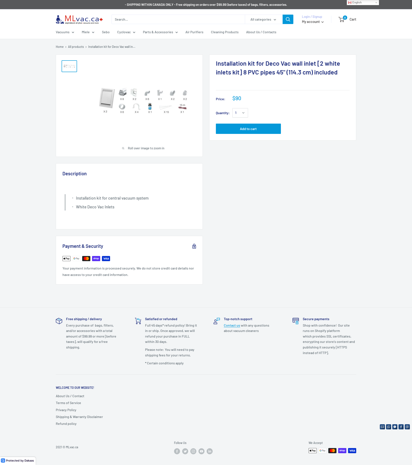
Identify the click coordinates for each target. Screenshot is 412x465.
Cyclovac (124, 32)
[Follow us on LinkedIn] (210, 451)
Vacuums (63, 32)
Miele (86, 32)
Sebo (106, 32)
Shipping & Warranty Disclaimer (79, 417)
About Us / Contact (70, 396)
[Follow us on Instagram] (193, 451)
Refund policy (66, 423)
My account (311, 21)
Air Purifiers (194, 32)
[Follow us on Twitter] (185, 451)
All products (76, 46)
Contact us (232, 325)
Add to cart (248, 129)
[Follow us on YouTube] (201, 451)
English (356, 2)
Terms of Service (68, 403)
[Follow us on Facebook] (177, 451)
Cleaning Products (225, 32)
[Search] (288, 19)
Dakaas (29, 460)
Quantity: (223, 113)
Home (60, 46)
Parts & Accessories (158, 32)
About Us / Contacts (261, 32)
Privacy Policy (66, 410)
